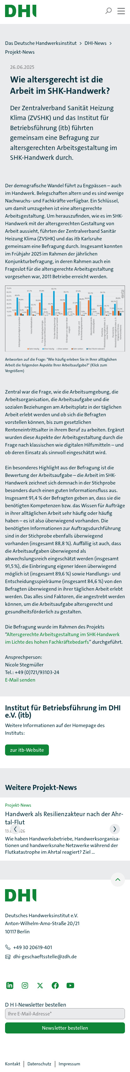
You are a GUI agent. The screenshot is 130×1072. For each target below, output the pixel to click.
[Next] (115, 829)
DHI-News (96, 43)
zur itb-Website (27, 750)
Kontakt (12, 1064)
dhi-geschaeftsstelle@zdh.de (45, 956)
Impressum (69, 1064)
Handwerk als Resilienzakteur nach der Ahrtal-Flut (64, 818)
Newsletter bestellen (65, 1028)
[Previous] (15, 829)
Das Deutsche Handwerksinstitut (41, 43)
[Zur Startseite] (20, 11)
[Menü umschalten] (115, 11)
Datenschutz (39, 1064)
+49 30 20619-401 (32, 947)
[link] (10, 985)
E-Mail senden (20, 680)
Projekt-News (20, 52)
